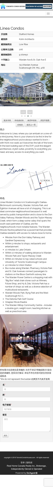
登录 (23, 462)
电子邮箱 (7, 405)
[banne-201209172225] (26, 6)
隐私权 (29, 462)
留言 (5, 415)
